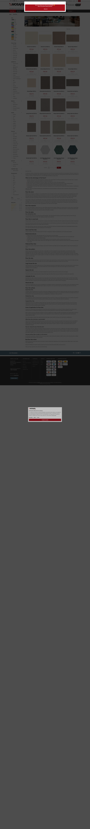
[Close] (64, 3)
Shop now (46, 8)
